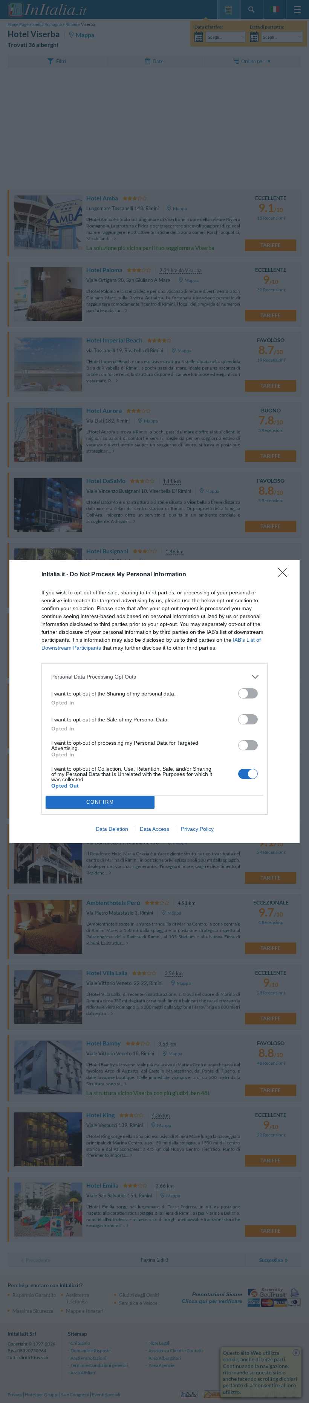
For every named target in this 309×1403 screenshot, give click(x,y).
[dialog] (154, 701)
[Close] (285, 575)
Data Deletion (112, 829)
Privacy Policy (197, 829)
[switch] (248, 693)
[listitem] (154, 677)
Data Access (154, 829)
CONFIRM (100, 802)
